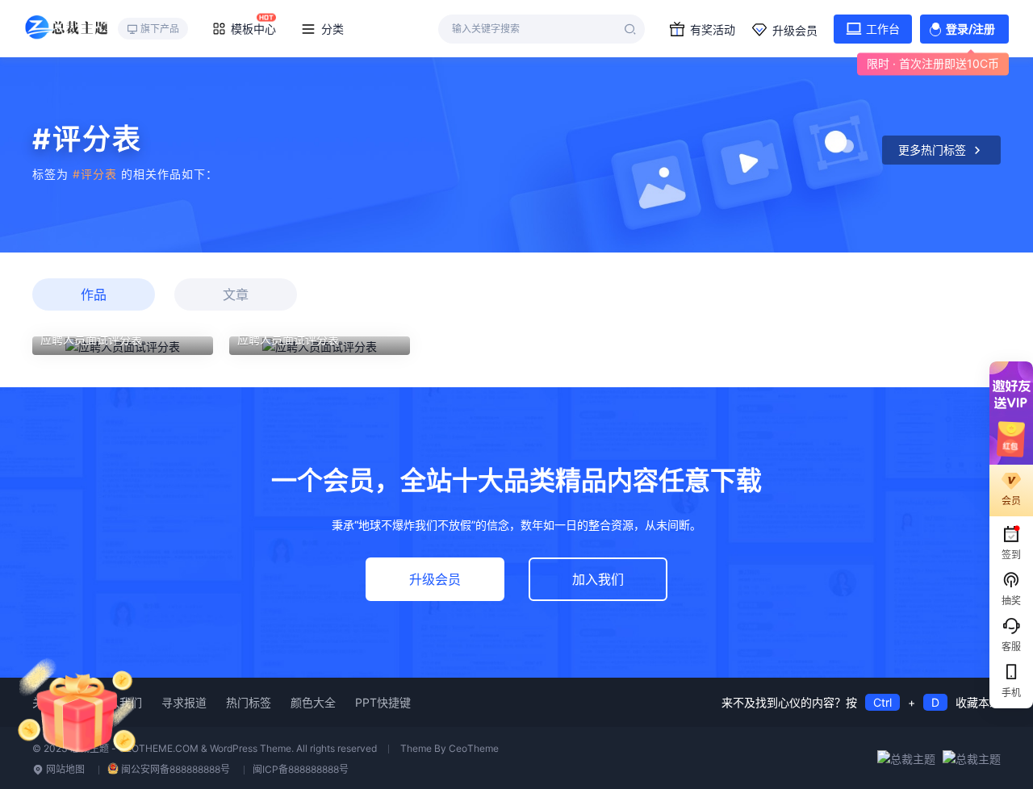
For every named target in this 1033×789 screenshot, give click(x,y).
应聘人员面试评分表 (91, 339)
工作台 (883, 28)
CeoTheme (474, 748)
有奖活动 (712, 29)
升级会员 (795, 30)
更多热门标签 (932, 150)
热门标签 (248, 702)
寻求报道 (184, 702)
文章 (236, 294)
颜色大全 (313, 702)
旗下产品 (159, 29)
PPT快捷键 (383, 702)
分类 (332, 28)
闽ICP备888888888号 (301, 769)
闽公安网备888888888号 (175, 769)
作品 (94, 294)
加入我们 (598, 579)
